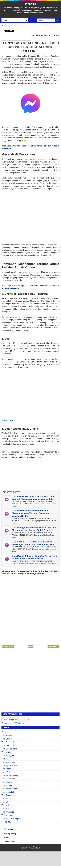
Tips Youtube (7, 815)
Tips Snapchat (7, 792)
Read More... (52, 563)
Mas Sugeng (34, 849)
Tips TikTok (6, 799)
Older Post (53, 647)
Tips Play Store (8, 779)
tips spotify (6, 822)
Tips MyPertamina (9, 765)
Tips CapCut (6, 739)
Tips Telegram (7, 795)
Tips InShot (6, 752)
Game (4, 732)
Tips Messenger (8, 762)
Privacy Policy (10, 833)
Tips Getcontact (8, 745)
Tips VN (4, 802)
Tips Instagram (7, 755)
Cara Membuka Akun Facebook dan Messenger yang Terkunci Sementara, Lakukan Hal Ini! (31, 513)
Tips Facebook (7, 742)
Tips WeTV (6, 809)
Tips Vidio (5, 805)
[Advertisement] (30, 214)
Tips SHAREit (7, 782)
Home (30, 647)
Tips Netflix (6, 769)
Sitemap (7, 837)
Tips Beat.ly (6, 735)
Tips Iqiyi (5, 759)
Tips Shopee (6, 785)
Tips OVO (5, 772)
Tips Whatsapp (7, 812)
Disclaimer (8, 829)
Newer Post (7, 647)
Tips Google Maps (9, 749)
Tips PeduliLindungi (9, 775)
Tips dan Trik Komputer (11, 818)
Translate (22, 723)
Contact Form (10, 842)
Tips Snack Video (9, 789)
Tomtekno (30, 3)
